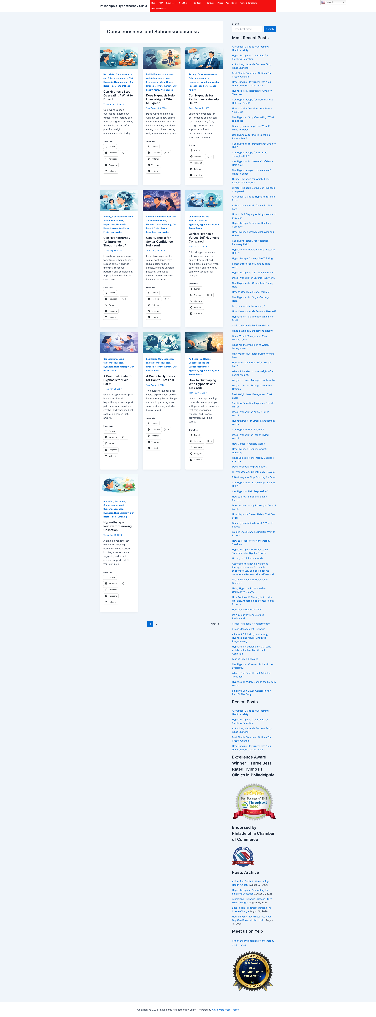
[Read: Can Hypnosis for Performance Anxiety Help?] (204, 57)
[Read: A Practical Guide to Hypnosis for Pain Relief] (119, 342)
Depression (109, 224)
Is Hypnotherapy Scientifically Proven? (253, 471)
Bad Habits (108, 74)
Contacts (211, 3)
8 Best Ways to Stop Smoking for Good (254, 477)
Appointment (231, 3)
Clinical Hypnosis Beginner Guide (250, 325)
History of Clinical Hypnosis (247, 558)
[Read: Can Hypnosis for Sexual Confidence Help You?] (162, 200)
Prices (220, 3)
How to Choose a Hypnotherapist (251, 291)
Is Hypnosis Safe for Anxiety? (248, 306)
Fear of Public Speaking (245, 658)
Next (215, 623)
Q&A (161, 3)
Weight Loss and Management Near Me (254, 380)
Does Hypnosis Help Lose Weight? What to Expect (160, 99)
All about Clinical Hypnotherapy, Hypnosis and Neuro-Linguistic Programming (250, 638)
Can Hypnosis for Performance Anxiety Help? (204, 99)
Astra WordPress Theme (225, 1009)
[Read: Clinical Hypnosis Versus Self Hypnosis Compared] (204, 200)
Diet (131, 78)
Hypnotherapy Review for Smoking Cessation (117, 526)
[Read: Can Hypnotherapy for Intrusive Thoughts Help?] (119, 200)
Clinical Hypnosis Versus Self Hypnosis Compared (204, 237)
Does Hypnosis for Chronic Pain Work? (253, 277)
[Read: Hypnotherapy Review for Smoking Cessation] (119, 484)
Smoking (122, 516)
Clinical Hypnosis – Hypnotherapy (251, 623)
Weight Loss (124, 86)
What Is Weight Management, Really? (252, 330)
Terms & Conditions (248, 3)
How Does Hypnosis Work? (247, 609)
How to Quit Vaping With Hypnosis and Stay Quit (202, 384)
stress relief (116, 232)
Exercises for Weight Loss (159, 82)
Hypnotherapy (121, 82)
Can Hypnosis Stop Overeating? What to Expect (118, 95)
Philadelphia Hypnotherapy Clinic (123, 6)
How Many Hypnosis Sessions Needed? (254, 311)
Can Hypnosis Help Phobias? (248, 429)
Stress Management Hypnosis (248, 628)
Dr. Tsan (197, 3)
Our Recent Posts (158, 9)
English (329, 2)
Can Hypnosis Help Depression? (250, 491)
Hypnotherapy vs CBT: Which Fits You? (253, 272)
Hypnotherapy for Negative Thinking (252, 258)
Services (170, 3)
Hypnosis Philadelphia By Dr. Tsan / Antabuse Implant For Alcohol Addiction (251, 650)
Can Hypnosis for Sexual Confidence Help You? (159, 241)
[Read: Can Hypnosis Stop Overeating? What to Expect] (119, 57)
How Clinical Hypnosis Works (248, 443)
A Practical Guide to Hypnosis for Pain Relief (117, 380)
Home (153, 3)
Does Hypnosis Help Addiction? (249, 466)
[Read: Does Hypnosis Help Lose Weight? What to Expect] (162, 57)
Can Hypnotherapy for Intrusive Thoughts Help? (116, 241)
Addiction (194, 359)
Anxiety (192, 74)
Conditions (183, 3)
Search (235, 23)
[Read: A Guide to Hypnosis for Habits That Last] (162, 342)
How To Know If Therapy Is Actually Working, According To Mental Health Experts (253, 601)
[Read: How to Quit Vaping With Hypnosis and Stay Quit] (204, 342)
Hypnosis (108, 82)
